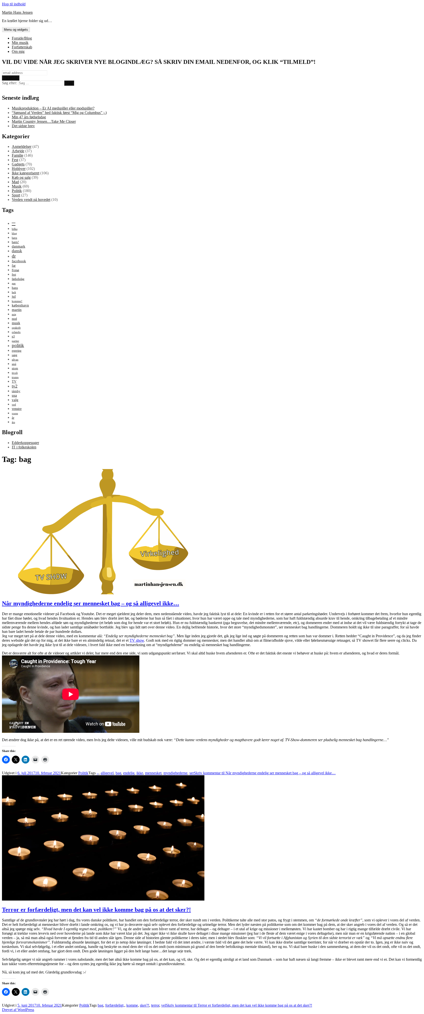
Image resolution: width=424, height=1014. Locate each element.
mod (14, 318)
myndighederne (175, 773)
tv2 (14, 386)
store (15, 368)
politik (18, 345)
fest (14, 274)
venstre (17, 409)
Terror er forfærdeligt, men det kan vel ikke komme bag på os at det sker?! (96, 909)
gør (14, 283)
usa (14, 395)
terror (155, 1005)
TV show (137, 640)
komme (132, 1005)
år (13, 417)
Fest (15, 160)
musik (16, 323)
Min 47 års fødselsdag (29, 117)
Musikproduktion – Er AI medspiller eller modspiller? (53, 108)
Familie (17, 155)
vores (15, 413)
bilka (14, 229)
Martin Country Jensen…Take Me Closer (44, 121)
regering (16, 350)
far (14, 265)
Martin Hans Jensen (17, 12)
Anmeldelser (21, 146)
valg (15, 400)
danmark (18, 246)
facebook (19, 261)
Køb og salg (21, 177)
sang (14, 355)
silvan (15, 359)
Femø (15, 270)
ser (191, 773)
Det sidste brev (23, 126)
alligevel (107, 773)
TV (14, 381)
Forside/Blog (22, 38)
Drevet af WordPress (18, 1010)
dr (14, 256)
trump (15, 377)
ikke (139, 773)
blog (14, 233)
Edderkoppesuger (25, 443)
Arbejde (18, 151)
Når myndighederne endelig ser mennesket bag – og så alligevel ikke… (90, 603)
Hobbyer (19, 169)
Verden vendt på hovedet (31, 199)
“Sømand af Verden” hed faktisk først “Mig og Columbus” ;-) (59, 113)
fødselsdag (18, 279)
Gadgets (18, 164)
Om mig (18, 51)
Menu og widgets (16, 29)
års (13, 422)
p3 (13, 336)
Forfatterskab (22, 47)
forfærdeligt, (114, 1005)
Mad (15, 182)
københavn (20, 305)
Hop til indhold (14, 4)
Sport (16, 195)
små (14, 364)
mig (14, 314)
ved (14, 404)
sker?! (144, 1005)
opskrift (16, 327)
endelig (128, 773)
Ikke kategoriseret (25, 173)
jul (14, 296)
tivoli (15, 373)
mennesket (153, 773)
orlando (16, 332)
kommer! (17, 301)
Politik (17, 191)
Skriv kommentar (265, 773)
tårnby (16, 391)
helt (14, 292)
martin (17, 309)
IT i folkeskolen (24, 447)
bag (118, 773)
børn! (15, 242)
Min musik (20, 43)
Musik (17, 186)
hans (15, 288)
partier (15, 341)
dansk (17, 251)
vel (163, 1005)
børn (14, 237)
